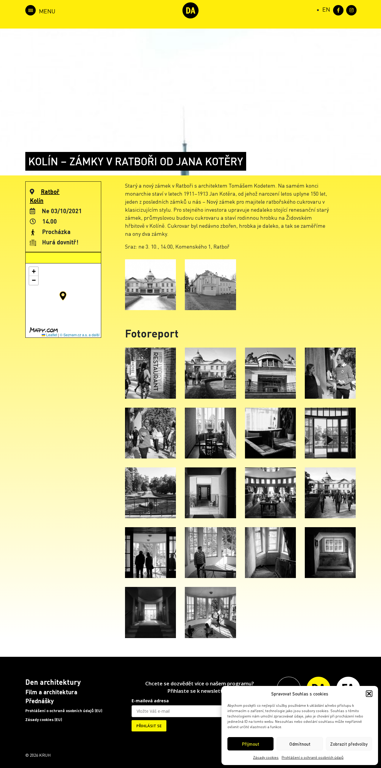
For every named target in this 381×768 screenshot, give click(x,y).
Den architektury (53, 682)
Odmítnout (299, 744)
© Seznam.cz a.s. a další (79, 334)
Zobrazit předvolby (349, 744)
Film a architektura (51, 692)
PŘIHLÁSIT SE (149, 725)
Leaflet (51, 334)
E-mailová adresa (150, 700)
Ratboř (50, 191)
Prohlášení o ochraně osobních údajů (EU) (63, 710)
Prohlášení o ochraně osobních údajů (312, 757)
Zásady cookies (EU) (43, 719)
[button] (369, 694)
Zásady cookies (266, 757)
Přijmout (250, 744)
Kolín (36, 200)
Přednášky (39, 701)
